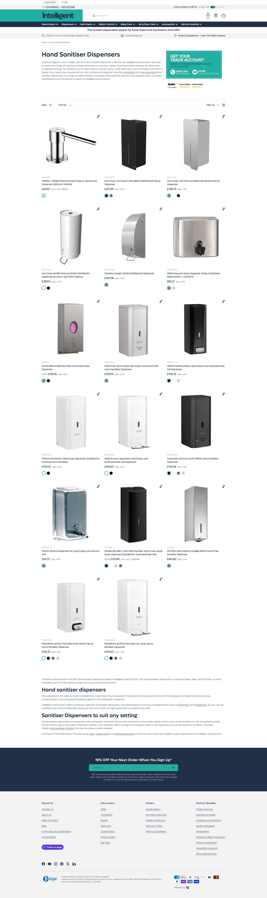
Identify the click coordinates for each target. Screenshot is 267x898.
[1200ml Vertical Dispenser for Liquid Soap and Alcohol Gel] (71, 514)
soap (91, 733)
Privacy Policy (108, 837)
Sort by (62, 104)
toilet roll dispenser (124, 733)
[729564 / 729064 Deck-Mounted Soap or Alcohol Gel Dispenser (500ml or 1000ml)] (71, 144)
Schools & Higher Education (210, 837)
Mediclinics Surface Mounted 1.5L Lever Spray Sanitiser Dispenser (128, 645)
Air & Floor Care (147, 24)
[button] (224, 15)
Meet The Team (50, 820)
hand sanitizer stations (62, 728)
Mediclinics (201, 704)
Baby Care (126, 24)
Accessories (168, 24)
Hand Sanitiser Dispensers (59, 42)
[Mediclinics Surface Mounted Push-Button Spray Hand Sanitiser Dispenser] (71, 607)
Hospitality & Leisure (207, 848)
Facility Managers (205, 825)
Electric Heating (190, 24)
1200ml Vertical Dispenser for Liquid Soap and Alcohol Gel (70, 553)
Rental (104, 820)
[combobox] (141, 15)
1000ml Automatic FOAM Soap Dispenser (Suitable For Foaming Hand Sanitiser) (71, 460)
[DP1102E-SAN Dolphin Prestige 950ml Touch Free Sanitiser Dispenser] (196, 514)
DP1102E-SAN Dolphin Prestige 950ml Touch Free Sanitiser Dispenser (192, 553)
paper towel (102, 733)
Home (44, 42)
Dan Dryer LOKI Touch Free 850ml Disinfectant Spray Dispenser (132, 182)
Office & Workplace (206, 842)
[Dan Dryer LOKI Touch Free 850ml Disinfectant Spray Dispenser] (133, 144)
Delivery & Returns (155, 820)
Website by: (181, 887)
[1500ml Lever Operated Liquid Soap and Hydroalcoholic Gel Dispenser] (133, 422)
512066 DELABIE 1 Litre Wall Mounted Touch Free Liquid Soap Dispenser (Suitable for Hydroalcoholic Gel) (133, 553)
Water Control (106, 24)
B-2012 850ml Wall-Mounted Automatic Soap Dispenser (65, 368)
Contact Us (48, 809)
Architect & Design (206, 814)
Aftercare (106, 825)
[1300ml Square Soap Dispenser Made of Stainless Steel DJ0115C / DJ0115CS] (196, 237)
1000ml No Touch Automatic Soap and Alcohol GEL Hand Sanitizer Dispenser (131, 368)
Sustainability (49, 837)
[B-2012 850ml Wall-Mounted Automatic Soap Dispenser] (71, 329)
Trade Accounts (204, 809)
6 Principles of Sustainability (56, 831)
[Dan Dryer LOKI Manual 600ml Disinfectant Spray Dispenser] (196, 144)
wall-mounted (147, 72)
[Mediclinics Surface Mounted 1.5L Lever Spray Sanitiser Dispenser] (133, 607)
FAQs (103, 809)
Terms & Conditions (156, 831)
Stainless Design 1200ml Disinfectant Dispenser (129, 273)
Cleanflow (183, 704)
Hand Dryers (48, 24)
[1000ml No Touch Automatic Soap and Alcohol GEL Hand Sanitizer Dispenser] (133, 329)
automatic (129, 72)
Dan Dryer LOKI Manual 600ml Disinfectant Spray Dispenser (193, 182)
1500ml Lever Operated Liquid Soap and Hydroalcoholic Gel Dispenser (126, 460)
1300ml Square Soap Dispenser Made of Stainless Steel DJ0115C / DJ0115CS (193, 275)
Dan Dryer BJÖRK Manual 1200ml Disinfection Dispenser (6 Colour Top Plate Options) (66, 275)
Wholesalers (202, 831)
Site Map (105, 842)
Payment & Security (156, 814)
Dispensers (68, 24)
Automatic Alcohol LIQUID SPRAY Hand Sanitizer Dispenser (192, 460)
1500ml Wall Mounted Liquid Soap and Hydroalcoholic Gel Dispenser (196, 368)
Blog (44, 825)
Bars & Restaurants (206, 853)
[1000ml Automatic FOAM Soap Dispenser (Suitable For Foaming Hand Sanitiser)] (71, 422)
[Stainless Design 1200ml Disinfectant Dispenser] (133, 237)
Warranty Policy (154, 825)
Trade (64, 2)
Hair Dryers (86, 24)
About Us (47, 814)
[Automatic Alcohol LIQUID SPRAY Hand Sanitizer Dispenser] (196, 422)
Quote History (153, 809)
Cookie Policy (108, 831)
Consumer (50, 2)
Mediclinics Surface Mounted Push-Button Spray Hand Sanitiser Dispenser (67, 645)
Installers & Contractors (208, 820)
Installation (107, 814)
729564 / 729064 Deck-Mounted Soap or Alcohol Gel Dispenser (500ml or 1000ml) (69, 182)
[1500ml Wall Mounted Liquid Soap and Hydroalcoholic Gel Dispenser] (196, 329)
